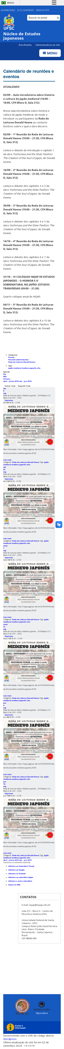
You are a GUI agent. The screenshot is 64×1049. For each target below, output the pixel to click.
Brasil (10, 2)
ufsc (38, 368)
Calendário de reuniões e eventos (28, 73)
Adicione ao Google (16, 870)
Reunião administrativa (18, 359)
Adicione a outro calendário (20, 881)
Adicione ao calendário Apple (20, 877)
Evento (11, 357)
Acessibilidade (8, 10)
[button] (16, 862)
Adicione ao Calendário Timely (21, 866)
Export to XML (14, 884)
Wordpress (10, 1039)
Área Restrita (25, 45)
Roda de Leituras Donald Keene (21, 362)
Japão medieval (15, 368)
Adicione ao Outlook (17, 873)
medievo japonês (29, 368)
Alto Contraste (25, 10)
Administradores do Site (47, 45)
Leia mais (7, 460)
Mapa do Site (42, 10)
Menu (51, 53)
